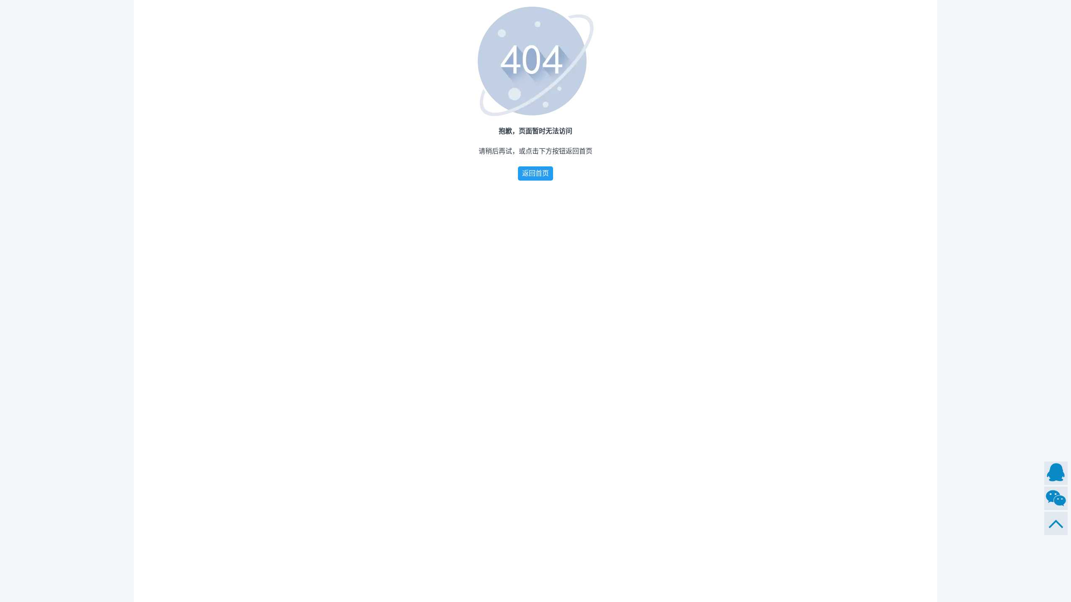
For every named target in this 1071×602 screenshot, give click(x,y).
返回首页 (535, 173)
